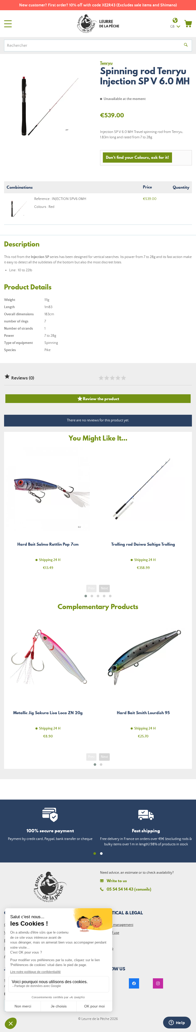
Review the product (98, 399)
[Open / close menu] (8, 24)
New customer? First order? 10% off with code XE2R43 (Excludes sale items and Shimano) (98, 5)
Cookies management (116, 925)
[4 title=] (117, 378)
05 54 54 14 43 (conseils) (129, 889)
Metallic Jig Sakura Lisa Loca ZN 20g (48, 680)
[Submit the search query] (185, 45)
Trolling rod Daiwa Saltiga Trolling (143, 511)
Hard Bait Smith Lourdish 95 (143, 680)
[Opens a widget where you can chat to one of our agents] (177, 1023)
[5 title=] (123, 378)
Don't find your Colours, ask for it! (137, 157)
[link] (134, 983)
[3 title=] (112, 378)
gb (172, 27)
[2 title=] (106, 378)
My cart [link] (188, 23)
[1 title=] (101, 378)
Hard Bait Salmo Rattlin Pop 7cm (48, 511)
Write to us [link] (117, 880)
